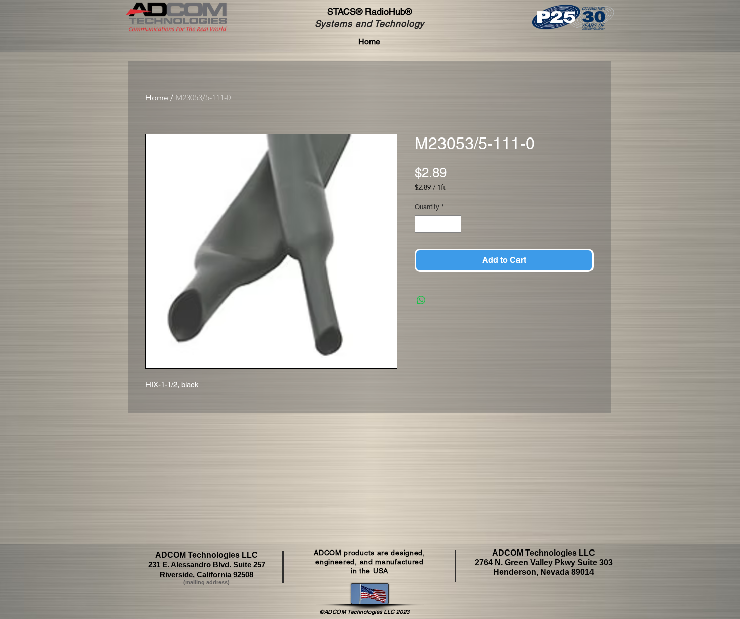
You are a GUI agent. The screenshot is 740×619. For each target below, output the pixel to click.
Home (156, 97)
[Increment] (454, 224)
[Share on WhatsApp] (421, 300)
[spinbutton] (438, 224)
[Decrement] (422, 224)
